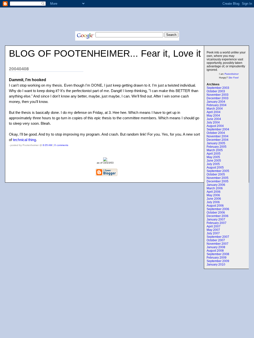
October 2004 (216, 133)
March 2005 (215, 150)
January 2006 (216, 185)
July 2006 (213, 202)
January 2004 (216, 101)
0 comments (61, 145)
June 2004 (214, 119)
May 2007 (213, 230)
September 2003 (218, 88)
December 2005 (217, 181)
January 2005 (216, 143)
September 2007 (218, 237)
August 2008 (215, 250)
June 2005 (214, 160)
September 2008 (218, 254)
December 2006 (217, 216)
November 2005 (217, 178)
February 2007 (216, 223)
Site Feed (233, 77)
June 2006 (214, 198)
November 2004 (217, 136)
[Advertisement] (127, 20)
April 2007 (214, 226)
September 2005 (218, 171)
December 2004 (217, 140)
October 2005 (216, 174)
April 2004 (214, 112)
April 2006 (214, 191)
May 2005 (213, 157)
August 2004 (215, 126)
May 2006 (213, 195)
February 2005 (216, 146)
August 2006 (215, 205)
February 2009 (216, 257)
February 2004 (216, 105)
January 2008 (216, 247)
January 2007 (216, 219)
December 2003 (217, 98)
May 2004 (213, 115)
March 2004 (215, 108)
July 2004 (213, 122)
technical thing (24, 140)
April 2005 (214, 153)
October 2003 (216, 91)
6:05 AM (47, 145)
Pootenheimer (231, 74)
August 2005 (215, 167)
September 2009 (218, 261)
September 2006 (218, 209)
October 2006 (216, 212)
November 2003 (217, 95)
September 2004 (218, 129)
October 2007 (216, 240)
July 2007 (213, 233)
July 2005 (213, 164)
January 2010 (216, 264)
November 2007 (217, 243)
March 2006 (215, 188)
